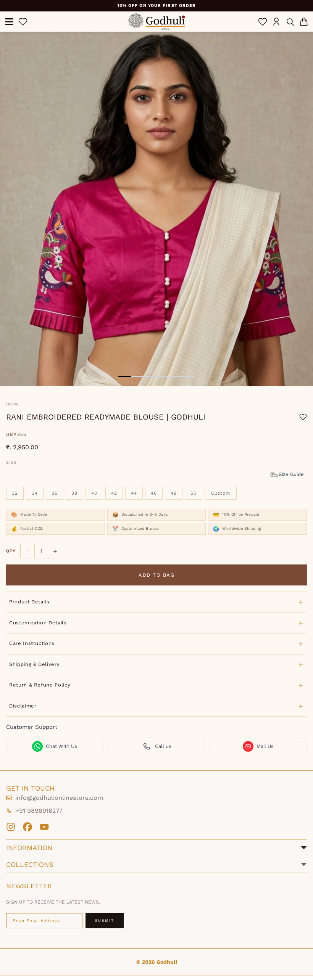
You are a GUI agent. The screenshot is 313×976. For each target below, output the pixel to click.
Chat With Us (61, 746)
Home (12, 404)
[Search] (290, 21)
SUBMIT (104, 920)
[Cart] (303, 21)
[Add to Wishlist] (303, 417)
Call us (163, 746)
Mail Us (265, 746)
